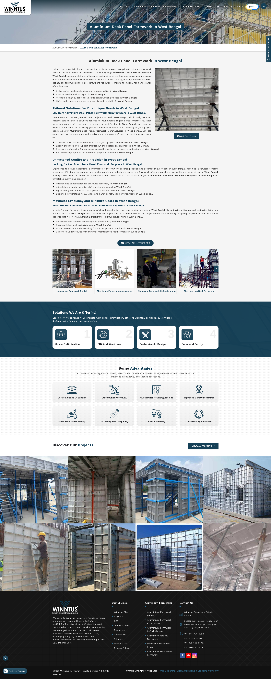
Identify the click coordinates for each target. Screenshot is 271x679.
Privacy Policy (121, 648)
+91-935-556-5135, (194, 642)
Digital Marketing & (187, 670)
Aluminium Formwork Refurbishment (159, 629)
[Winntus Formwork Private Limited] (14, 7)
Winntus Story (121, 612)
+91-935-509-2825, (194, 638)
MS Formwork (170, 6)
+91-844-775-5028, (194, 633)
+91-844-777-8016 (194, 647)
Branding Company (208, 670)
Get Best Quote (188, 136)
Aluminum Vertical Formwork (157, 637)
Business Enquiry (16, 671)
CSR (197, 6)
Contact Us (237, 6)
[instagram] (194, 655)
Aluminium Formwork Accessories (159, 622)
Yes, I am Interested (137, 243)
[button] (216, 269)
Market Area (120, 643)
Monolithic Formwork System (158, 645)
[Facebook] (182, 655)
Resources (222, 6)
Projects (187, 6)
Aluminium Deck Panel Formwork (159, 653)
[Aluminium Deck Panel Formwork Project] (34, 489)
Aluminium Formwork (146, 6)
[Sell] (252, 7)
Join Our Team (122, 625)
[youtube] (188, 655)
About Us (124, 6)
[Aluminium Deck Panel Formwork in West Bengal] (186, 99)
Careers (207, 6)
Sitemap (118, 639)
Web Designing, (168, 670)
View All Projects (202, 446)
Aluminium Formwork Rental (159, 614)
